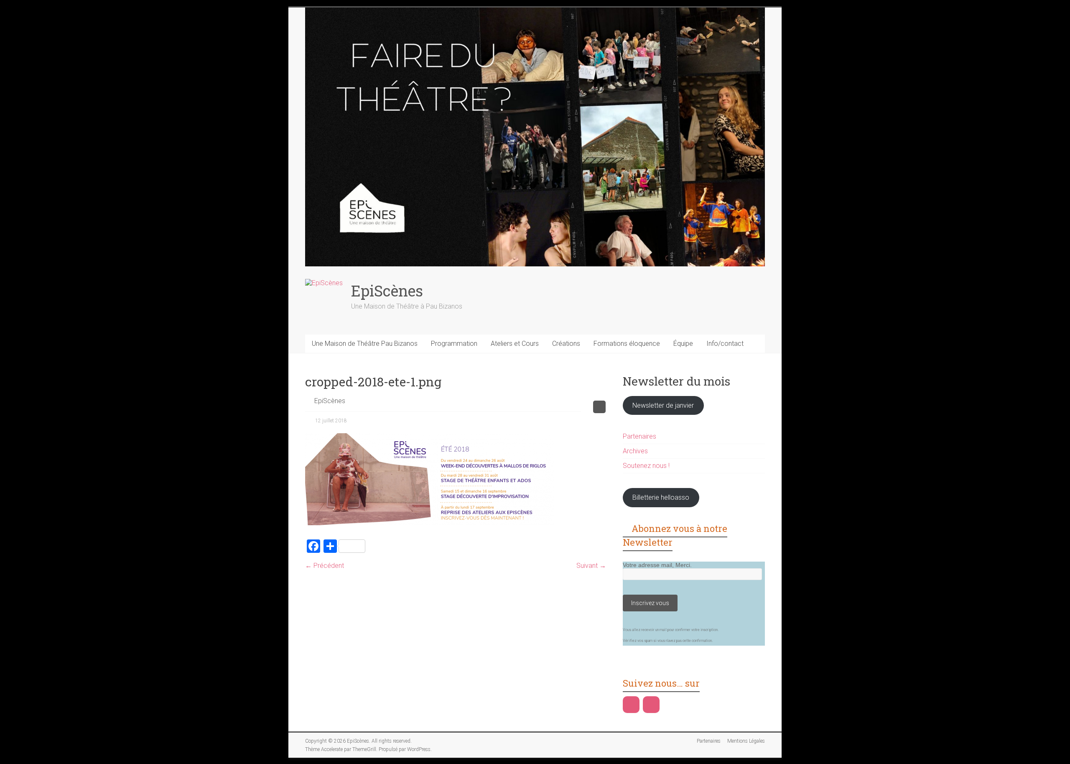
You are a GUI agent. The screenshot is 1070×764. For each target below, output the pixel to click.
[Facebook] (631, 704)
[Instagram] (651, 704)
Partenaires (639, 436)
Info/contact (725, 344)
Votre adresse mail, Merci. (657, 565)
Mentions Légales (746, 741)
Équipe (683, 344)
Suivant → (591, 566)
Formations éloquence (627, 344)
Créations (566, 344)
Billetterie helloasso (660, 497)
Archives (635, 451)
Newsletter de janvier (663, 405)
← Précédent (324, 566)
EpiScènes (387, 291)
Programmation (454, 344)
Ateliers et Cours (515, 344)
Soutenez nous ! (646, 466)
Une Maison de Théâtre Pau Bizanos (365, 344)
